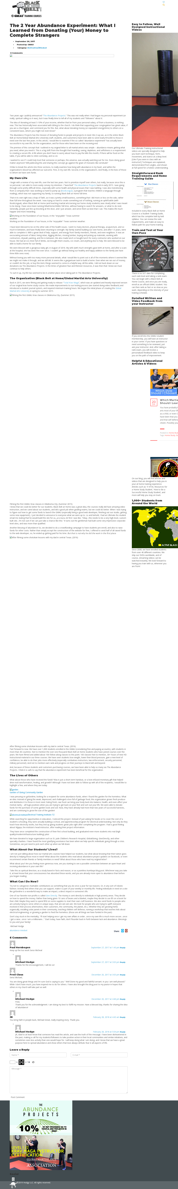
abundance (15, 930)
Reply (123, 948)
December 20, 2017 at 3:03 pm (106, 974)
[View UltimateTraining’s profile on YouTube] (13, 1179)
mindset (23, 930)
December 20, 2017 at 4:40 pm (106, 999)
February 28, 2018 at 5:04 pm (106, 1031)
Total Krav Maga (71, 282)
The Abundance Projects (85, 185)
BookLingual (67, 190)
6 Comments (16, 53)
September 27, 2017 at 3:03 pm (105, 962)
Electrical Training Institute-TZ (41, 814)
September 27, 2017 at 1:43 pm (105, 947)
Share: (116, 931)
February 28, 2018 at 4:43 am (106, 1017)
